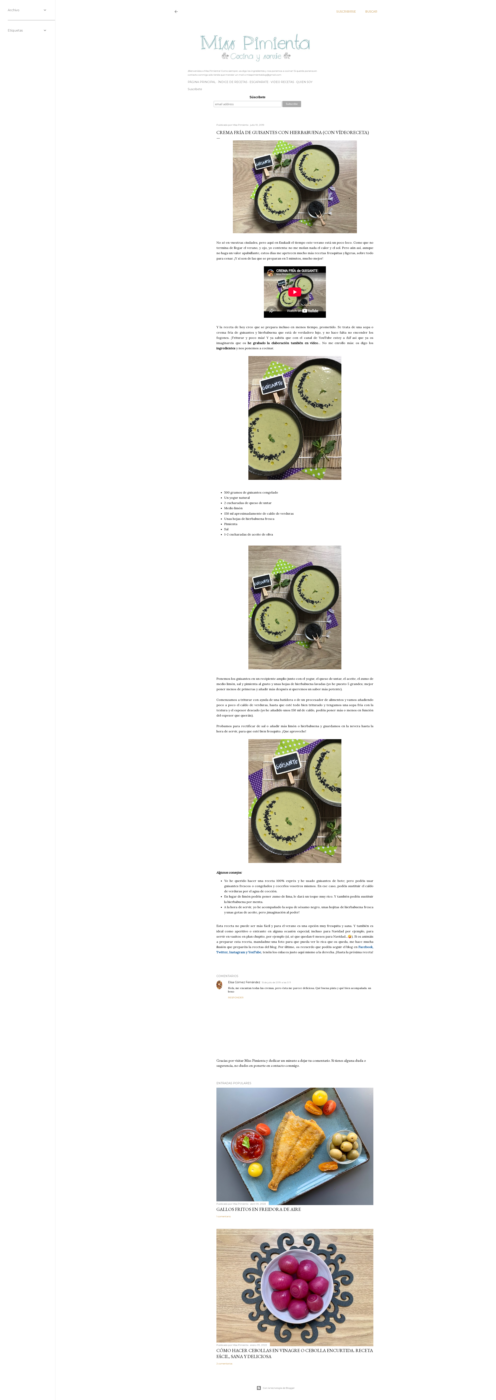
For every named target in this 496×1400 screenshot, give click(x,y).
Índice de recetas (232, 82)
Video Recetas (282, 82)
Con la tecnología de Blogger (279, 1387)
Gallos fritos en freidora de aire (258, 1209)
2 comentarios (224, 1363)
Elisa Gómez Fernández (244, 982)
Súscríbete (257, 97)
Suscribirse (346, 11)
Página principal (202, 82)
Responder (236, 997)
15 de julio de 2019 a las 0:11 (276, 982)
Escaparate (259, 82)
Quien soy (304, 82)
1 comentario (223, 1216)
